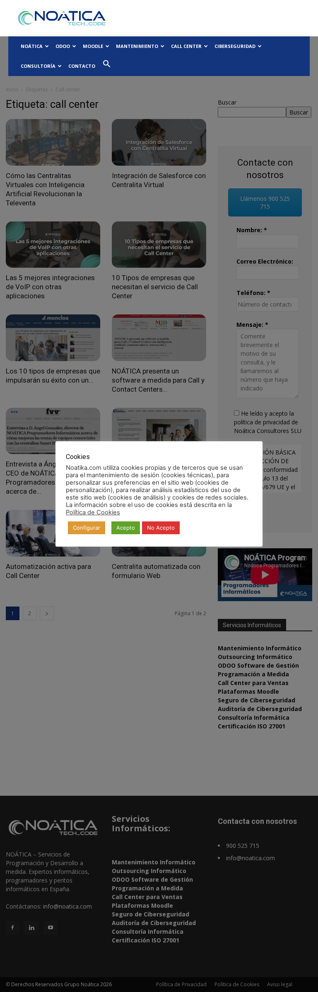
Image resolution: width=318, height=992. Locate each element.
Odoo (62, 46)
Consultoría (38, 66)
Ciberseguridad (234, 46)
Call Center (186, 46)
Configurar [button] (86, 527)
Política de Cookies (93, 512)
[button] (107, 66)
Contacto (81, 66)
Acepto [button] (125, 527)
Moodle (93, 46)
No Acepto (161, 527)
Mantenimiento (137, 46)
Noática (32, 46)
